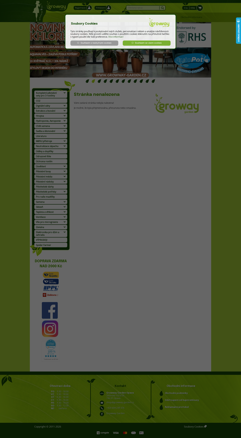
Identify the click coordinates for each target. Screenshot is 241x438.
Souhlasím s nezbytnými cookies (95, 43)
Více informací (115, 36)
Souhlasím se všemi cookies (147, 43)
